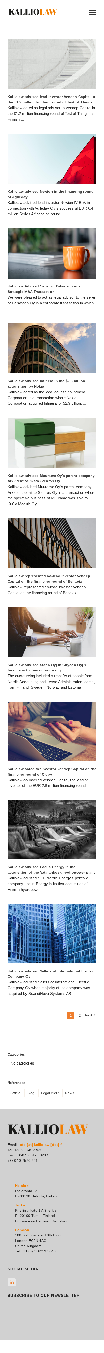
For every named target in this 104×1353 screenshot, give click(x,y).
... (22, 119)
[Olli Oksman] (52, 64)
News (69, 1093)
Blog (31, 1093)
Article (15, 1093)
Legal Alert (50, 1093)
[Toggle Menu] (93, 12)
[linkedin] (12, 1282)
